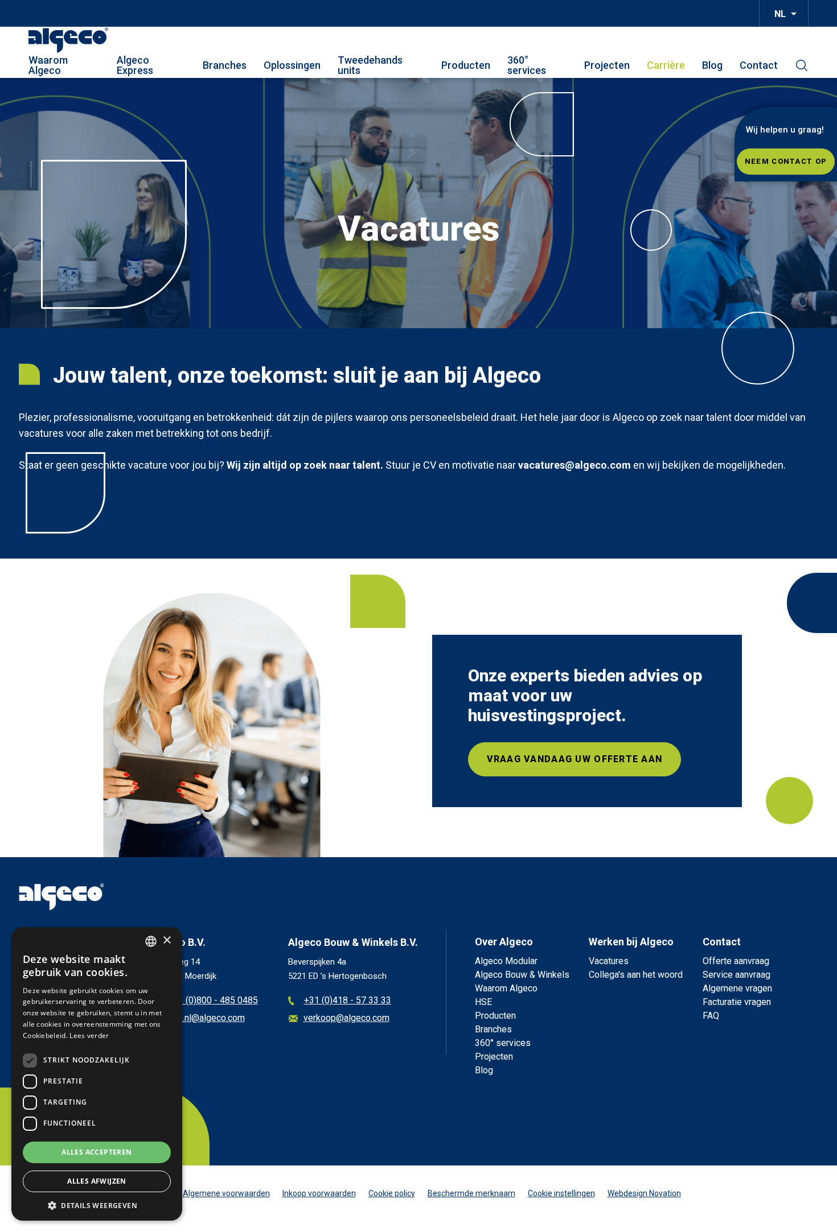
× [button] (166, 940)
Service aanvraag (736, 974)
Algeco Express (135, 65)
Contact (759, 65)
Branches (225, 65)
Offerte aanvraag (736, 961)
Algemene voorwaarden (226, 1193)
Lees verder (89, 1035)
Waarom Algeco (48, 65)
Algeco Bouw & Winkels (522, 974)
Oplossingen (292, 65)
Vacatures (609, 961)
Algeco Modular (506, 961)
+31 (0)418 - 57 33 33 (347, 1001)
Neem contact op (786, 161)
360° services (526, 65)
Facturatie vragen (737, 1002)
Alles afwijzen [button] (96, 1181)
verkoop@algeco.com (346, 1018)
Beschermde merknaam (471, 1193)
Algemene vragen (737, 988)
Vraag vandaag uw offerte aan (575, 759)
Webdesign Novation (644, 1193)
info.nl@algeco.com (206, 1018)
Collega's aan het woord (636, 974)
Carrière (666, 65)
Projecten (607, 65)
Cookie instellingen (561, 1193)
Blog (712, 65)
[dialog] (96, 1074)
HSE (483, 1002)
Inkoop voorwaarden (319, 1193)
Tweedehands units (370, 65)
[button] (97, 1204)
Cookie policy (391, 1193)
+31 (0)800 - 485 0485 (213, 1001)
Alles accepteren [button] (96, 1152)
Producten (465, 65)
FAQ (711, 1015)
